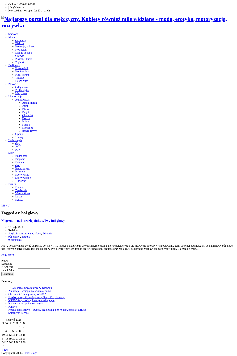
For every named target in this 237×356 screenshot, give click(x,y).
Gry (17, 143)
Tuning (19, 137)
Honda (26, 118)
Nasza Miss (21, 80)
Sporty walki (22, 174)
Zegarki (19, 62)
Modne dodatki (23, 52)
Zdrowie (13, 83)
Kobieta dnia (22, 71)
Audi (25, 105)
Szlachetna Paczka (18, 312)
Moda (11, 37)
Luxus (18, 196)
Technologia (15, 140)
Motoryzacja (15, 96)
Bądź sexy (14, 65)
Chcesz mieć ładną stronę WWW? (27, 294)
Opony (19, 134)
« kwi (4, 349)
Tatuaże (19, 77)
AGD (18, 146)
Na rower (20, 171)
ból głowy (13, 236)
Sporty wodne (23, 177)
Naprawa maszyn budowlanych (25, 303)
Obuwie (19, 55)
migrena (26, 236)
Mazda (26, 124)
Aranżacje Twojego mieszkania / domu (29, 290)
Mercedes (27, 127)
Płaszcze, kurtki (23, 58)
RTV (18, 149)
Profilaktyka (22, 90)
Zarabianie (21, 190)
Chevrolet (27, 115)
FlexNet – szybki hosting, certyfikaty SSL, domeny (36, 297)
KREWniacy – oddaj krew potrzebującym (31, 300)
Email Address (9, 270)
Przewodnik (21, 68)
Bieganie (20, 159)
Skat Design (30, 352)
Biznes (12, 184)
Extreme (19, 162)
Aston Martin (29, 102)
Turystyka (20, 180)
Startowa (13, 33)
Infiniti (25, 121)
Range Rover (29, 130)
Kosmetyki (21, 49)
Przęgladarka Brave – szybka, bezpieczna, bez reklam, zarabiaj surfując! (47, 309)
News (38, 233)
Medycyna (21, 93)
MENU (5, 205)
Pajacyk (12, 306)
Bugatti (26, 112)
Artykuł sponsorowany (20, 233)
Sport (11, 152)
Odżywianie (22, 87)
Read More (7, 254)
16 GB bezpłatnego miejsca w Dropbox (30, 287)
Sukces (19, 199)
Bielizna (19, 43)
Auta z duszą (22, 99)
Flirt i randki (22, 74)
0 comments (15, 239)
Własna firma (22, 193)
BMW (25, 108)
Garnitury (20, 40)
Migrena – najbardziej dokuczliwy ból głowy (33, 220)
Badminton (21, 155)
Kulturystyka (22, 168)
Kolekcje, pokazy (25, 46)
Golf (17, 165)
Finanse (19, 187)
